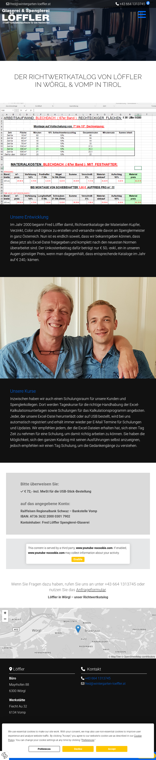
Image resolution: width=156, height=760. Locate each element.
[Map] (78, 633)
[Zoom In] (5, 613)
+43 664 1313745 (132, 4)
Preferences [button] (88, 740)
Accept (112, 749)
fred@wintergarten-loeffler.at (30, 4)
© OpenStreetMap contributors (138, 656)
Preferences (44, 749)
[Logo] (32, 16)
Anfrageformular (91, 589)
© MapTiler (115, 656)
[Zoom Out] (5, 619)
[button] (106, 14)
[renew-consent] (4, 755)
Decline (78, 749)
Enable (78, 559)
